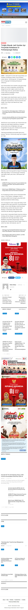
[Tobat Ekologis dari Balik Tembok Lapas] (7, 569)
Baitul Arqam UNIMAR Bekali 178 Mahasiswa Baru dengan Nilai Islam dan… (16, 502)
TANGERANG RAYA (18, 333)
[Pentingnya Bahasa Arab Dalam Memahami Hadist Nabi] (21, 569)
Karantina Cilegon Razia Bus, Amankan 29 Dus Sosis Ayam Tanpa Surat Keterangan (7, 300)
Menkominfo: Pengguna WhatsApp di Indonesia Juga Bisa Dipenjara (20, 300)
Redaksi (11, 599)
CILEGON (4, 313)
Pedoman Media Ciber (14, 601)
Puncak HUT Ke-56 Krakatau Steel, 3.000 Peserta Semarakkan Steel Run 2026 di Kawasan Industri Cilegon (13, 112)
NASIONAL (4, 43)
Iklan (7, 599)
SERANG (16, 313)
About (4, 599)
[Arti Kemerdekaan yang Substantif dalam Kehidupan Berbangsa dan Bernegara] (7, 553)
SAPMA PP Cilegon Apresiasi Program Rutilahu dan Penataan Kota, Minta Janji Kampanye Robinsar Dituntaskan (14, 184)
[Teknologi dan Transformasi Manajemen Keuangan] (14, 532)
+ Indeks (23, 599)
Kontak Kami (17, 599)
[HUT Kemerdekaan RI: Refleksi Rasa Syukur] (21, 553)
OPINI (3, 526)
